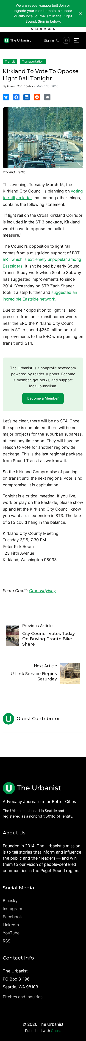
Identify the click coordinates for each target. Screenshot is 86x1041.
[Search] (58, 40)
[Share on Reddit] (37, 97)
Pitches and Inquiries (22, 996)
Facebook (12, 916)
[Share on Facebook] (16, 97)
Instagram (12, 908)
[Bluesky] (32, 29)
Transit (10, 61)
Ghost (56, 1031)
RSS (6, 941)
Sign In (49, 40)
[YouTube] (49, 29)
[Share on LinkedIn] (26, 97)
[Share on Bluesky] (6, 97)
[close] (80, 13)
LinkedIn (11, 924)
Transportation (33, 61)
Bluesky (10, 900)
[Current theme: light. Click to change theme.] (66, 40)
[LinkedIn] (45, 29)
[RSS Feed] (53, 29)
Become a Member (43, 398)
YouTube (11, 932)
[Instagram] (36, 29)
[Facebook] (40, 29)
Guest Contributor (20, 86)
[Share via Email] (47, 97)
